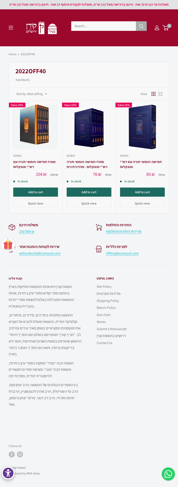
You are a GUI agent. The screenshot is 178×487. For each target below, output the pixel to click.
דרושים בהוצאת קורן (111, 336)
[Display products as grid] (153, 94)
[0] (165, 27)
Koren (17, 156)
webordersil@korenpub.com (40, 253)
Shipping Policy (108, 300)
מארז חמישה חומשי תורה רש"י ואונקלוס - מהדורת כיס (87, 164)
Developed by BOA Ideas (24, 473)
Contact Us (104, 343)
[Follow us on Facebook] (12, 454)
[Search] (141, 26)
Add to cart (35, 192)
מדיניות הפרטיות (108, 293)
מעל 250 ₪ (26, 231)
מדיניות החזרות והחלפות (123, 231)
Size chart (103, 314)
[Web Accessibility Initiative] (8, 473)
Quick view (35, 203)
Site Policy (104, 286)
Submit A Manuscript (112, 329)
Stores (101, 321)
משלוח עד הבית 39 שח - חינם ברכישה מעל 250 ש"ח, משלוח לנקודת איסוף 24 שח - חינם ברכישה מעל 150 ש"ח (89, 4)
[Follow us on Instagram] (20, 454)
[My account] (157, 27)
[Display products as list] (161, 94)
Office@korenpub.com (122, 253)
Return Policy (106, 307)
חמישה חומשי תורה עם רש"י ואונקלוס (141, 164)
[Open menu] (11, 27)
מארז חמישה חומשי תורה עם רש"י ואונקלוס (34, 164)
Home (12, 54)
